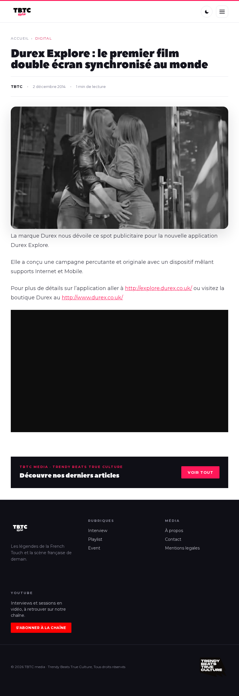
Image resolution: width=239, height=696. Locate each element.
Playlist (95, 539)
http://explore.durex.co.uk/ (158, 288)
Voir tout (200, 472)
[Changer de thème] (206, 11)
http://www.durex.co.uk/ (92, 297)
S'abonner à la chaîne (41, 628)
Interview (97, 530)
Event (94, 548)
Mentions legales (182, 548)
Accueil (20, 38)
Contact (173, 539)
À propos (174, 530)
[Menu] (222, 12)
